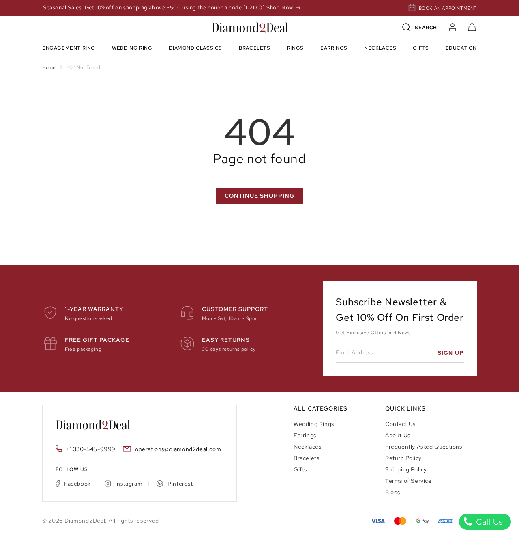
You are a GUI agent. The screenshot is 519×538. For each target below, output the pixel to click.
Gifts (300, 469)
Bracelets (306, 458)
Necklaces (307, 446)
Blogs (392, 492)
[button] (419, 27)
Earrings (305, 435)
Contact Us (400, 424)
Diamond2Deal (84, 520)
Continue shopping (259, 195)
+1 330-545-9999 (91, 449)
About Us (397, 435)
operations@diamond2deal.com (178, 449)
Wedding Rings (314, 424)
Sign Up (450, 353)
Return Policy (403, 458)
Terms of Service (408, 480)
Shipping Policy (406, 469)
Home (49, 67)
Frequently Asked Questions (423, 446)
